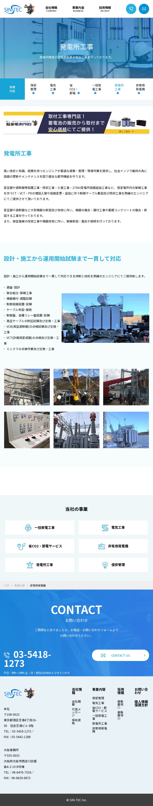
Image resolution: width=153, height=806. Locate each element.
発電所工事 (119, 87)
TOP (6, 585)
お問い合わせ (141, 691)
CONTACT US (120, 655)
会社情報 (51, 9)
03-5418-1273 (27, 658)
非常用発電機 (140, 87)
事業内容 (78, 9)
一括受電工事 (96, 87)
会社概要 (76, 703)
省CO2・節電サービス (99, 709)
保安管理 (33, 87)
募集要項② (120, 715)
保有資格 (76, 721)
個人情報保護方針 (141, 703)
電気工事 (53, 87)
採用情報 (105, 9)
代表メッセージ (76, 712)
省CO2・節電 (74, 89)
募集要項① (120, 704)
